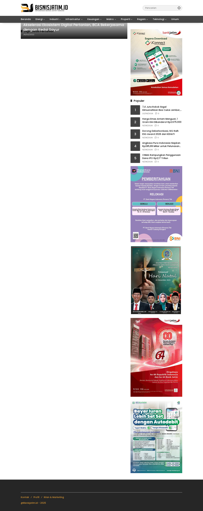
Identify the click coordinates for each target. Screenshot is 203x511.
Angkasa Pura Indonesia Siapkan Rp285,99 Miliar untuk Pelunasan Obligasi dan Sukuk (161, 145)
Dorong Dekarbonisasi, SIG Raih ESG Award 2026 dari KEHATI (160, 132)
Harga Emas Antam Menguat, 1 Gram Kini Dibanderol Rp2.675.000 (161, 120)
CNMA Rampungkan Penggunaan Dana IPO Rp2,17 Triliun (161, 157)
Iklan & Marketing (54, 497)
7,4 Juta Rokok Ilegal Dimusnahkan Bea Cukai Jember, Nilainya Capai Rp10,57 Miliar (161, 108)
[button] (179, 7)
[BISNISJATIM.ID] (44, 7)
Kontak (25, 497)
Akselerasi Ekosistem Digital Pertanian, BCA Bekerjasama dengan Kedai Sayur (73, 27)
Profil (36, 497)
